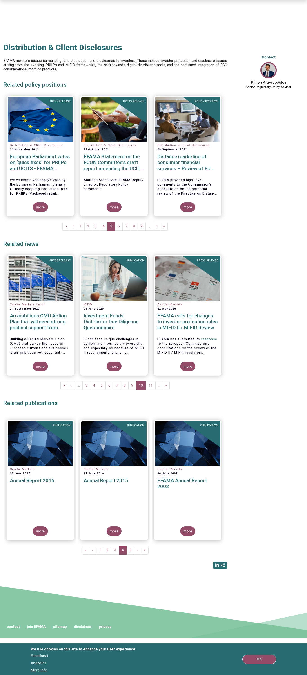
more (40, 207)
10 (142, 386)
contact (13, 627)
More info (39, 670)
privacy (105, 627)
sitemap (60, 627)
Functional (39, 655)
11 (152, 385)
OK (259, 659)
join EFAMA (36, 627)
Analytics (38, 663)
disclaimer (83, 627)
